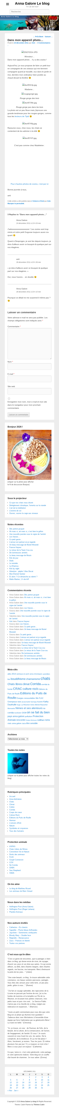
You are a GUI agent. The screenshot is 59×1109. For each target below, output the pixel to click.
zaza (24, 723)
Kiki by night (14, 569)
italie (19, 702)
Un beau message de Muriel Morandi (23, 545)
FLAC (41, 698)
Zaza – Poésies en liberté (19, 941)
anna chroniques (36, 674)
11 (48, 1080)
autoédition (46, 674)
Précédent (38, 37)
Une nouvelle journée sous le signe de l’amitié (27, 534)
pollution (28, 716)
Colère (11, 807)
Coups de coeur (15, 812)
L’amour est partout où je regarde (22, 542)
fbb (37, 698)
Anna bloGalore (15, 799)
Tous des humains (16, 831)
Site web (11, 386)
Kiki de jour (13, 558)
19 (11, 1085)
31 (42, 1088)
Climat (11, 804)
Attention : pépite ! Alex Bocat (21, 571)
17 (42, 1082)
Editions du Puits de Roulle (20, 818)
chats (45, 678)
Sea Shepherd (15, 870)
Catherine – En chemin (18, 927)
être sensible (32, 723)
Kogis (19, 705)
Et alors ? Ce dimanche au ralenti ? (23, 577)
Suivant (49, 37)
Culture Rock (14, 815)
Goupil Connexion (16, 860)
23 (36, 1085)
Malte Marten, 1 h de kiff (19, 579)
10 (42, 1080)
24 (42, 1085)
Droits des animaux (17, 854)
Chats (11, 802)
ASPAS (12, 846)
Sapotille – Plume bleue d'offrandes (23, 930)
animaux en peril (23, 674)
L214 (11, 862)
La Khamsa (13, 566)
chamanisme (33, 679)
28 (23, 1088)
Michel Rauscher (41, 705)
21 (23, 1085)
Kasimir (40, 702)
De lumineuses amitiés (18, 553)
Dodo (11, 561)
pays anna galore (16, 716)
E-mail (11, 374)
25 (48, 1085)
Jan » (16, 1091)
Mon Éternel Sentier (17, 574)
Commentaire (14, 326)
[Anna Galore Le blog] (29, 23)
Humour (12, 820)
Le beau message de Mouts (20, 555)
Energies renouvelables (26, 698)
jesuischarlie (26, 702)
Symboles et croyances (18, 828)
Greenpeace (12, 702)
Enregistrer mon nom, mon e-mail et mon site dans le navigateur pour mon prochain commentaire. (27, 405)
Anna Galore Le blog (32, 3)
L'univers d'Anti (15, 823)
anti (17, 259)
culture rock (30, 688)
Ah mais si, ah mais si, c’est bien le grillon (26, 531)
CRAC (17, 688)
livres (32, 705)
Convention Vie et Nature (19, 852)
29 (29, 1088)
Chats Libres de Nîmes (18, 849)
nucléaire (17, 713)
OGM (24, 713)
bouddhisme (18, 678)
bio (9, 679)
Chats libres (15, 684)
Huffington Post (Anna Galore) (21, 907)
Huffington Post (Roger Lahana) (21, 909)
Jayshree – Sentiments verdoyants (23, 933)
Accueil (12, 796)
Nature (12, 826)
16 (36, 1082)
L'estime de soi (15, 511)
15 (29, 1082)
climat (26, 684)
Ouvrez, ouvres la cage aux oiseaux (23, 513)
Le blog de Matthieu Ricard (20, 888)
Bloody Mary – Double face (20, 935)
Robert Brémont (31, 720)
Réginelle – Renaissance (19, 938)
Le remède (13, 563)
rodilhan (40, 720)
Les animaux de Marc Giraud (20, 891)
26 (11, 1088)
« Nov (10, 1091)
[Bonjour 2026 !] (29, 479)
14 (23, 1082)
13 (17, 1082)
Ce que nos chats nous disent (21, 503)
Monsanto (11, 708)
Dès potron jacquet (16, 529)
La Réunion (25, 705)
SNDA (11, 873)
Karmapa (34, 702)
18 (48, 1082)
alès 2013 (12, 674)
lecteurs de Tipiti (22, 116)
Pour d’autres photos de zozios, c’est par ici (29, 184)
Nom (10, 362)
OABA (11, 868)
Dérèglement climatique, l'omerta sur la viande (27, 505)
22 (29, 1085)
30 (36, 1088)
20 (17, 1085)
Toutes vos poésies (17, 943)
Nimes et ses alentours (29, 708)
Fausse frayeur (15, 547)
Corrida (35, 684)
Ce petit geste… (15, 539)
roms (47, 720)
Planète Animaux (16, 912)
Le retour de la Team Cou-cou (21, 550)
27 (17, 1088)
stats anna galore (14, 723)
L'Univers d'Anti (37, 201)
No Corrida (13, 865)
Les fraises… (14, 537)
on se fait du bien (38, 712)
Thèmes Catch (39, 1105)
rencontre (21, 720)
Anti (33, 43)
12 (11, 1082)
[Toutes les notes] (18, 773)
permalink (20, 203)
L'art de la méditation (17, 508)
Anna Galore (21, 220)
